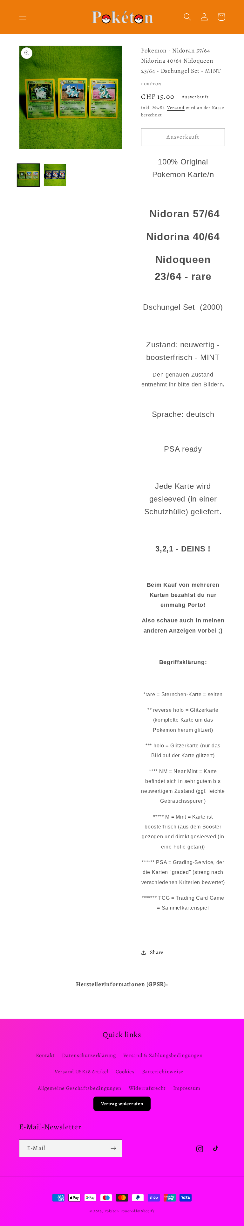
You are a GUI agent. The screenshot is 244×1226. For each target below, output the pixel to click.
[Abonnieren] (113, 1148)
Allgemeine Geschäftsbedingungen (79, 1088)
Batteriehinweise (163, 1071)
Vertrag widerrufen (122, 1103)
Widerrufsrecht (147, 1088)
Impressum (186, 1088)
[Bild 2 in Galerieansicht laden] (55, 175)
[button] (23, 17)
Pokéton (112, 1211)
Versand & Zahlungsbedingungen (163, 1055)
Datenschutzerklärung (89, 1055)
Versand (176, 107)
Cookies (125, 1071)
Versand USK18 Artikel (81, 1071)
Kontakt (45, 1055)
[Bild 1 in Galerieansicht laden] (28, 175)
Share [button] (157, 952)
